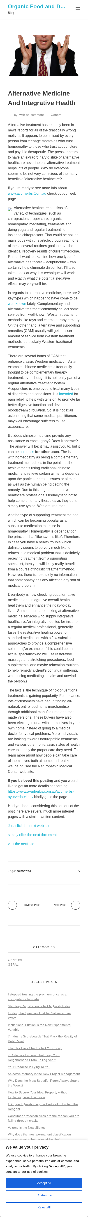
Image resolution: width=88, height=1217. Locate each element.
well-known (17, 304)
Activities (24, 871)
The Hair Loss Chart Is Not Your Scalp (35, 1048)
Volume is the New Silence (27, 1127)
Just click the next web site (29, 826)
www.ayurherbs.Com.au (27, 193)
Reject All (44, 1207)
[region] (44, 1178)
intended (66, 394)
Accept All (44, 1183)
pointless (27, 452)
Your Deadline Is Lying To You (29, 1067)
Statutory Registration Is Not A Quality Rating (40, 1006)
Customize (44, 1195)
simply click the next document (32, 835)
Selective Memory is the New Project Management (44, 1074)
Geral (13, 964)
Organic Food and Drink (39, 6)
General (56, 115)
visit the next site (21, 844)
